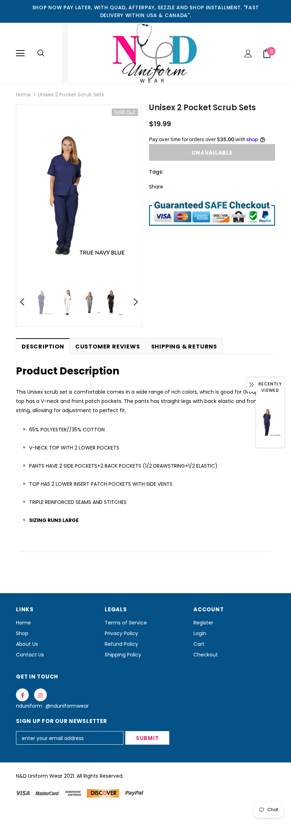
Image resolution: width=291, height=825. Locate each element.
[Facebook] (22, 694)
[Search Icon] (40, 53)
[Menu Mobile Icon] (20, 53)
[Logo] (145, 53)
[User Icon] (248, 53)
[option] (79, 194)
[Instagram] (40, 694)
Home (23, 94)
